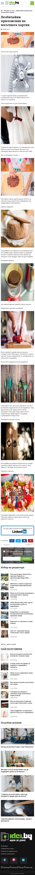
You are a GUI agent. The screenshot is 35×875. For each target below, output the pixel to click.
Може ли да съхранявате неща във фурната (21, 674)
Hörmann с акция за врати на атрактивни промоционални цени (21, 585)
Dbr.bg (21, 867)
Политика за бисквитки (8, 854)
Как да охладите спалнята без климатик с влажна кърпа (21, 655)
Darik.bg (13, 867)
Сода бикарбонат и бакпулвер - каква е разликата (16, 820)
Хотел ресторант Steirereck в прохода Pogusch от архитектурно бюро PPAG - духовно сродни (20, 576)
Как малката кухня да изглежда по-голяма (22, 683)
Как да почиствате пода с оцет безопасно (17, 747)
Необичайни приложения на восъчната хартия (16, 11)
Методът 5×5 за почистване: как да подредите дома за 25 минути (14, 771)
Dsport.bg (6, 867)
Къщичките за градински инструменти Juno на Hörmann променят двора (21, 614)
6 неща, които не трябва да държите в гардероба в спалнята (20, 665)
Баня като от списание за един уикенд (21, 622)
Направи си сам (9, 11)
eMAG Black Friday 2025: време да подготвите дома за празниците (21, 604)
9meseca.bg (28, 867)
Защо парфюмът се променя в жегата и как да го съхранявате (21, 712)
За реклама (4, 846)
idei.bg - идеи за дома (8, 644)
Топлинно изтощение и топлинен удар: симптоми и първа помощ (20, 693)
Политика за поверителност (9, 851)
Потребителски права (7, 848)
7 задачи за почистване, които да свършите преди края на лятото (14, 795)
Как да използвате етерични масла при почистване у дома (21, 702)
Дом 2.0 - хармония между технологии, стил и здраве (20, 632)
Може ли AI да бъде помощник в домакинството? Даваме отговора (22, 595)
